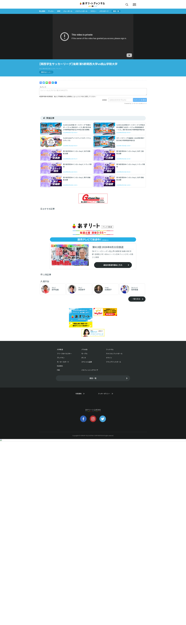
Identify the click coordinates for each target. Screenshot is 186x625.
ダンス (83, 358)
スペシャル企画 (86, 362)
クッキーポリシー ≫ (105, 395)
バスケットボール (81, 11)
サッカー (51, 11)
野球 (58, 11)
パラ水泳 (84, 349)
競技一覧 (116, 11)
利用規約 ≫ (82, 394)
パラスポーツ (103, 11)
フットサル (109, 349)
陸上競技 (42, 11)
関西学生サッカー (46, 72)
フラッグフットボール (113, 362)
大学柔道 (60, 349)
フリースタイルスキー (64, 353)
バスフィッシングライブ (89, 370)
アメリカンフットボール (114, 353)
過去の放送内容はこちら (112, 265)
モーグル (84, 353)
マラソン (109, 358)
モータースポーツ (63, 362)
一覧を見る (136, 299)
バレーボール (67, 11)
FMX (58, 370)
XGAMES (60, 366)
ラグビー (93, 11)
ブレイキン (60, 358)
